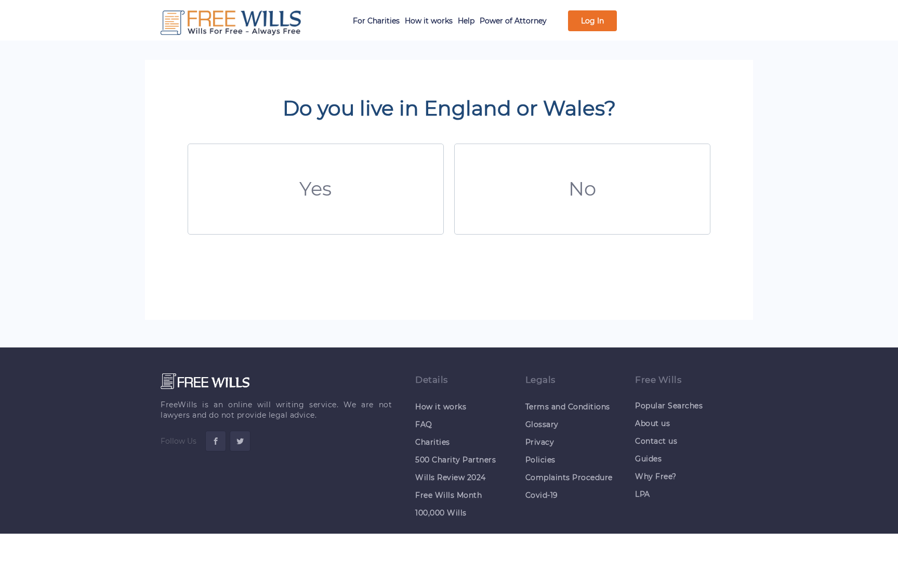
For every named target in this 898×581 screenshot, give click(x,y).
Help (466, 20)
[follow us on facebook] (215, 441)
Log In (592, 20)
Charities (432, 442)
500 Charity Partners (455, 459)
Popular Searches (669, 405)
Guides (648, 458)
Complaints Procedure (569, 477)
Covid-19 (541, 495)
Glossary (542, 424)
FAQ (423, 424)
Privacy (539, 442)
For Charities (376, 20)
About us (652, 423)
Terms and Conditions (567, 406)
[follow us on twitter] (240, 441)
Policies (540, 459)
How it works (429, 20)
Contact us (656, 441)
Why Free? (656, 476)
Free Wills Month (448, 495)
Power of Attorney (513, 20)
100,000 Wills (441, 513)
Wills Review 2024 (450, 477)
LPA (642, 494)
